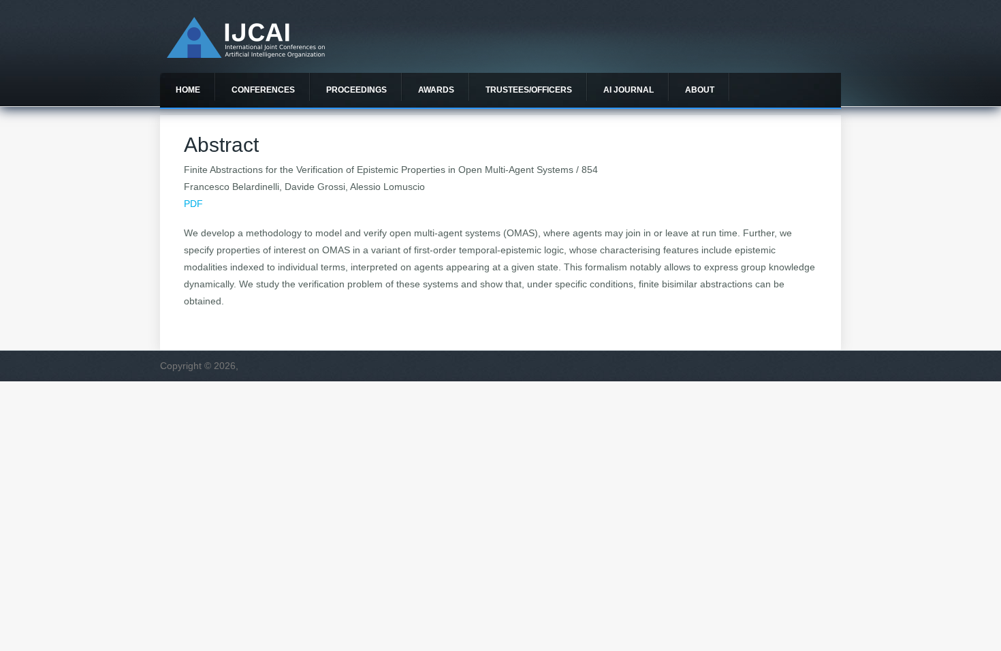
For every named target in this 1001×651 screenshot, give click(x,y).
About (699, 90)
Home (188, 90)
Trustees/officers (529, 90)
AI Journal (628, 90)
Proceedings (356, 90)
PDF (193, 203)
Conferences (263, 90)
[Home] (246, 54)
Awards (436, 90)
